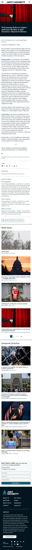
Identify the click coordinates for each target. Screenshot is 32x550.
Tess (6, 181)
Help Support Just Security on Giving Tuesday (14, 303)
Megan (6, 209)
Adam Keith (12, 426)
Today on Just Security (9, 469)
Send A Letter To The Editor (14, 220)
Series (16, 500)
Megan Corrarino (13, 280)
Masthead (6, 500)
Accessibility (19, 546)
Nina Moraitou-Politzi (22, 426)
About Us (6, 498)
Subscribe (15, 483)
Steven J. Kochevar (13, 453)
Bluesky (13, 184)
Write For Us (7, 503)
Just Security (21, 173)
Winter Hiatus (5, 251)
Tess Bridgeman (7, 40)
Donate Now (10, 536)
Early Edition (6, 467)
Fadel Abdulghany (13, 398)
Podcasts (17, 505)
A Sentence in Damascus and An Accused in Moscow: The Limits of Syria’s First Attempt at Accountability (14, 395)
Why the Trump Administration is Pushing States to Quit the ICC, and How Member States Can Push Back (15, 424)
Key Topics (17, 498)
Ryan (5, 199)
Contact (6, 505)
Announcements (5, 173)
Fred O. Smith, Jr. (13, 370)
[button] (29, 2)
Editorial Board (13, 173)
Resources (17, 503)
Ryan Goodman (17, 40)
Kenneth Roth (23, 398)
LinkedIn (18, 184)
